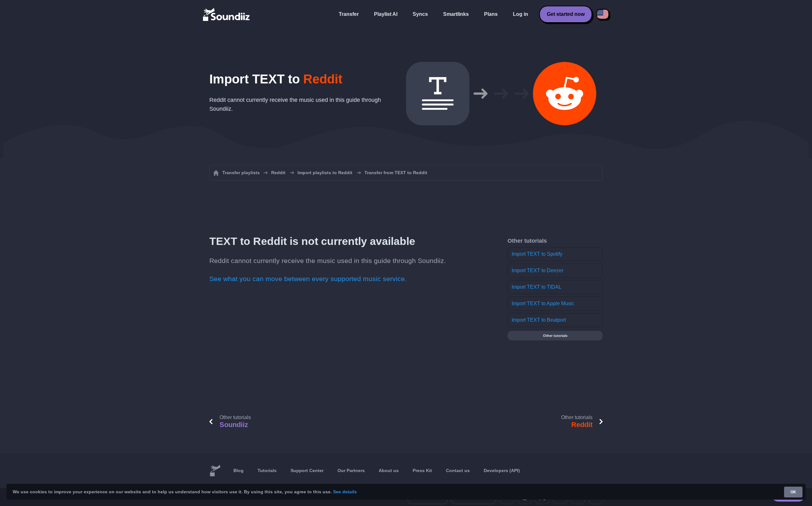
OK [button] (793, 492)
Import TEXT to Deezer (537, 270)
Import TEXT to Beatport (539, 320)
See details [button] (345, 491)
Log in (520, 14)
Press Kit (422, 470)
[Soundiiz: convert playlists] (215, 470)
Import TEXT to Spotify (537, 254)
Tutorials (267, 470)
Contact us (458, 470)
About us (389, 470)
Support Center (307, 470)
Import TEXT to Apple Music (543, 303)
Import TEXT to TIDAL (536, 287)
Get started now (566, 14)
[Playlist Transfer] (227, 14)
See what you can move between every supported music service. (308, 278)
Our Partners (351, 470)
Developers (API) (502, 470)
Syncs (420, 14)
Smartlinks (456, 14)
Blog (238, 470)
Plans (491, 14)
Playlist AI (385, 14)
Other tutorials (555, 336)
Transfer (349, 14)
